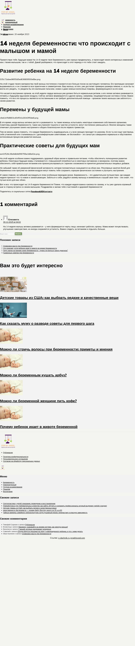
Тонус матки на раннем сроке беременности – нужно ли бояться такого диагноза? (35, 250)
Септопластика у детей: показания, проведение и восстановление (29, 503)
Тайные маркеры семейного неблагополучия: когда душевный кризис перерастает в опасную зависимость (45, 512)
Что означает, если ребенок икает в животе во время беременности (30, 248)
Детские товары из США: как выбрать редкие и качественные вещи (59, 297)
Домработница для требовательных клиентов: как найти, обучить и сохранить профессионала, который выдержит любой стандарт (55, 506)
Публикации (8, 452)
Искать (18, 234)
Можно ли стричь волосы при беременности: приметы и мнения (56, 349)
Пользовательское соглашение (15, 459)
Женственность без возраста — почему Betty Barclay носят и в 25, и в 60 (32, 510)
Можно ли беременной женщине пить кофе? (38, 401)
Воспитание (8, 29)
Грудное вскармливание (13, 24)
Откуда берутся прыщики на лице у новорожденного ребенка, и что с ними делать (50, 531)
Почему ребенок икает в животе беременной (39, 426)
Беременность (9, 20)
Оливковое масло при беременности (17, 246)
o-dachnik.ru (64, 538)
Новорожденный (10, 22)
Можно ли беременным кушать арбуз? (33, 375)
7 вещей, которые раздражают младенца (34, 529)
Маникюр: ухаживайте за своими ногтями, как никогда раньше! (43, 527)
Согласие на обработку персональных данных (21, 461)
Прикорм (7, 27)
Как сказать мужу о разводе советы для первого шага (47, 323)
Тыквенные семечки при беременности (18, 253)
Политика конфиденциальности (15, 456)
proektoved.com (77, 538)
